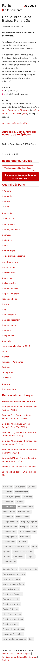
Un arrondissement (11, 320)
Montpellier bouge (11, 589)
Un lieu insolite (9, 283)
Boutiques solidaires (15, 256)
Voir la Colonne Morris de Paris (17, 168)
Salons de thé (8, 267)
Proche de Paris (9, 299)
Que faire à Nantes (11, 604)
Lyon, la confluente (11, 579)
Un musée (6, 235)
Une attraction (9, 315)
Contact (33, 657)
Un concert (7, 330)
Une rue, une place (11, 229)
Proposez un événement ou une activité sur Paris (20, 177)
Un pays (6, 384)
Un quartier (7, 196)
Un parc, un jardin (10, 294)
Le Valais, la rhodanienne (14, 639)
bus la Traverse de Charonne (15, 110)
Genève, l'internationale (13, 629)
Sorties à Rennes (10, 609)
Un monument (9, 224)
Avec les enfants (10, 262)
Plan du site (7, 653)
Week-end (9, 218)
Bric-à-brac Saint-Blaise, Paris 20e (19, 401)
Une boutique (8, 251)
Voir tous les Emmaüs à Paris (15, 123)
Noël (7, 207)
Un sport (6, 304)
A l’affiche (6, 191)
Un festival (7, 240)
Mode (4, 351)
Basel (31, 639)
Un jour (5, 309)
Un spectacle (8, 336)
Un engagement (9, 325)
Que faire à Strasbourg (13, 619)
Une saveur (7, 278)
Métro (8, 378)
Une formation (9, 389)
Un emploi (7, 341)
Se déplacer (7, 372)
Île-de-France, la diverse (14, 574)
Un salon (6, 245)
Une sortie (7, 213)
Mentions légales (23, 653)
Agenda (5, 357)
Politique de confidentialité (14, 657)
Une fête (6, 201)
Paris (6, 5)
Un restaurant (8, 273)
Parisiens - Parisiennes (12, 362)
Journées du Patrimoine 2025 (16, 346)
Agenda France (10, 569)
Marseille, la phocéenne (13, 584)
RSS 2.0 (5, 660)
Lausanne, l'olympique (13, 634)
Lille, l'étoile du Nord (12, 614)
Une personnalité (10, 288)
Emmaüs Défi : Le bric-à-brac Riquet (19, 467)
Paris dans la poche (28, 569)
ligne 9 (24, 113)
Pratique (6, 367)
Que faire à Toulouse (12, 594)
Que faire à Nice (10, 624)
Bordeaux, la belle (11, 599)
